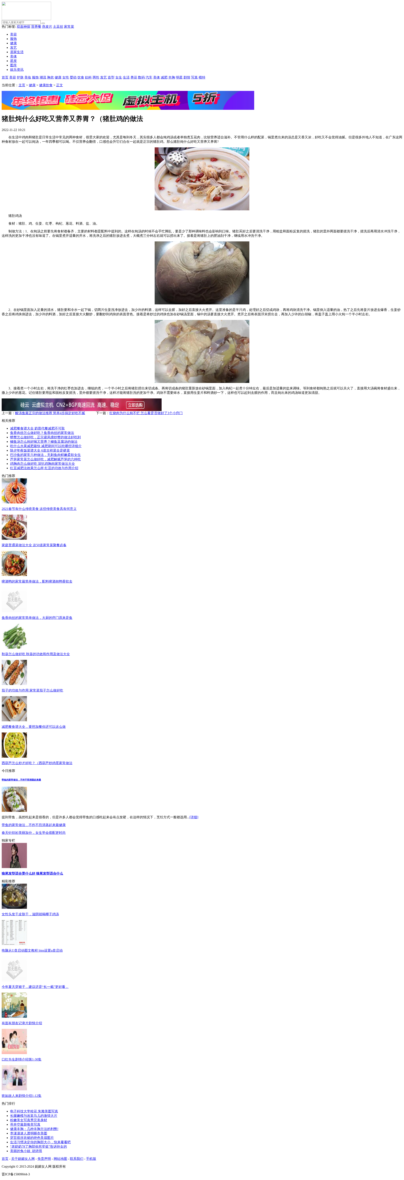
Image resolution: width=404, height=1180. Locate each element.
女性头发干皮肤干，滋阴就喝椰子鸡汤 (30, 914)
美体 (13, 56)
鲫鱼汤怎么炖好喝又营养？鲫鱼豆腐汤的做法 (43, 441)
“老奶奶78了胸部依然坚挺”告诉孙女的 (38, 1146)
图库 (13, 65)
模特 (202, 77)
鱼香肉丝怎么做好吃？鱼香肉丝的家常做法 (42, 433)
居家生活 (17, 52)
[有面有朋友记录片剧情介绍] (14, 1016)
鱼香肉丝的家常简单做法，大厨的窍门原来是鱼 (37, 617)
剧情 (186, 77)
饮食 (80, 77)
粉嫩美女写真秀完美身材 (28, 1120)
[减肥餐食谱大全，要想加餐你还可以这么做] (14, 720)
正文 (59, 85)
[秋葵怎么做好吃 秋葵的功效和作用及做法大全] (14, 647)
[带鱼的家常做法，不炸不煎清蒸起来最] (14, 810)
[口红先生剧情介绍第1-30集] (14, 1053)
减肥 (164, 77)
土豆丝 (58, 26)
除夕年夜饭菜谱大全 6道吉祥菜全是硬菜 (40, 450)
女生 (118, 77)
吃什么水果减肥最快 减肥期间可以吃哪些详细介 (46, 446)
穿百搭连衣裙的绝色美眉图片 (32, 1137)
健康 (13, 43)
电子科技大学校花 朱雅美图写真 (34, 1111)
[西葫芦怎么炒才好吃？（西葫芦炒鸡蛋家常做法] (14, 756)
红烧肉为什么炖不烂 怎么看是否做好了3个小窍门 (146, 413)
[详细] (193, 817)
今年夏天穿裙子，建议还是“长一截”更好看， (35, 987)
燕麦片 (47, 26)
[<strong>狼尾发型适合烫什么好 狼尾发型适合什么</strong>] (14, 867)
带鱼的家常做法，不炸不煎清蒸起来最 (21, 779)
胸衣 (50, 77)
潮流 (43, 77)
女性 (65, 77)
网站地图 (60, 1158)
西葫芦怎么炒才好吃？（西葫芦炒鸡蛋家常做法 (37, 763)
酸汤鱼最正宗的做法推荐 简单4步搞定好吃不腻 (50, 413)
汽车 (149, 77)
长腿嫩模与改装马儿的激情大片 (33, 1115)
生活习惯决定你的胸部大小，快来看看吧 (40, 1142)
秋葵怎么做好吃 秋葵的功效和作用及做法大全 (36, 654)
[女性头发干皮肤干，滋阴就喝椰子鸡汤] (14, 907)
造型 (111, 77)
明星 (179, 77)
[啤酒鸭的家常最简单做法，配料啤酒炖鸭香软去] (14, 575)
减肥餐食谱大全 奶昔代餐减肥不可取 (37, 428)
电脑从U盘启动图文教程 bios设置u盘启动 (32, 950)
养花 (133, 77)
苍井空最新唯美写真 (25, 1124)
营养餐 (36, 26)
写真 (194, 77)
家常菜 (69, 26)
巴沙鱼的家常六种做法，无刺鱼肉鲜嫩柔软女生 (45, 455)
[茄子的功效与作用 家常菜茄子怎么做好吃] (14, 684)
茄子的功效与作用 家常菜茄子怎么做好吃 (32, 690)
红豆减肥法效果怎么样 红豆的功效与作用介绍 (44, 468)
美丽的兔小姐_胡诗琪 (26, 1151)
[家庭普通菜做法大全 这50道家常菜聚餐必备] (14, 538)
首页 (5, 77)
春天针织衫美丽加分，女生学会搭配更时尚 (34, 832)
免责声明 (44, 1158)
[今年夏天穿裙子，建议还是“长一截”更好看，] (14, 980)
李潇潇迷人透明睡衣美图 (28, 1133)
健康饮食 (46, 85)
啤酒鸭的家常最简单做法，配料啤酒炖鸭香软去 (37, 581)
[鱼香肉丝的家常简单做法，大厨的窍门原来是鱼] (14, 611)
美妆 (27, 77)
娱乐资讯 (17, 69)
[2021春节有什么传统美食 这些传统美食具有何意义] (14, 502)
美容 (13, 34)
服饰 (13, 39)
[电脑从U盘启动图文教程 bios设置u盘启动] (14, 944)
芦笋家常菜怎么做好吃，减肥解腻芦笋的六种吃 (45, 459)
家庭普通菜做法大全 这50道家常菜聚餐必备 (34, 545)
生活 (126, 77)
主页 (22, 85)
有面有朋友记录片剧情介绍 (22, 1023)
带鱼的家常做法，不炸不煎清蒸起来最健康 (34, 825)
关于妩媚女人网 (23, 1158)
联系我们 (76, 1158)
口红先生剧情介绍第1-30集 (21, 1059)
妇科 (88, 77)
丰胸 (171, 77)
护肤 (20, 77)
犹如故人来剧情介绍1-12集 (21, 1095)
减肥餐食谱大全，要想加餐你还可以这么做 (34, 726)
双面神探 (23, 26)
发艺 (13, 47)
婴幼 (73, 77)
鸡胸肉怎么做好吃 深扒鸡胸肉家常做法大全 (42, 463)
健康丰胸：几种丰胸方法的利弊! (34, 1129)
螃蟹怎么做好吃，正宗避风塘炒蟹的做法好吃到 (45, 437)
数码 (141, 77)
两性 (96, 77)
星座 (13, 61)
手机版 (91, 1158)
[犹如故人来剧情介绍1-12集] (14, 1089)
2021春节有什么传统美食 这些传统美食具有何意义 (39, 509)
